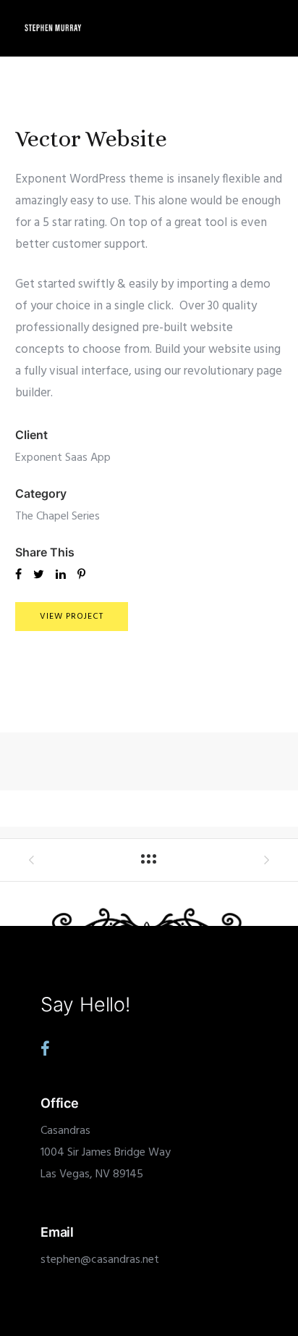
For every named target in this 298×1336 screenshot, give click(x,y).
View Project (71, 616)
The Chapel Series (57, 516)
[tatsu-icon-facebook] (45, 1048)
